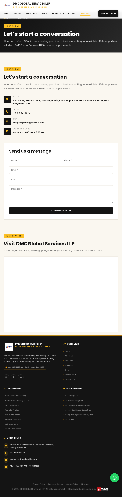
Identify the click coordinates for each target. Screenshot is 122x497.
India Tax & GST (12, 424)
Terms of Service (55, 484)
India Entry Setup (12, 415)
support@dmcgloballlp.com (28, 122)
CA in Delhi (69, 419)
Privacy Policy (39, 484)
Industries (58, 13)
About (17, 13)
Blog (67, 370)
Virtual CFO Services (13, 419)
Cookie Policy (72, 484)
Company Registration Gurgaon (79, 415)
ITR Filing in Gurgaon (74, 400)
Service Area (70, 375)
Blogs (71, 13)
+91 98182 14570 (21, 112)
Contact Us (70, 379)
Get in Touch (108, 13)
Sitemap (85, 484)
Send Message (59, 210)
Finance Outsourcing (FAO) (17, 400)
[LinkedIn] (21, 377)
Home (7, 13)
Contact (85, 13)
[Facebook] (13, 377)
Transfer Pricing (12, 410)
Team (44, 13)
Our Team (69, 361)
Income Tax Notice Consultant (78, 410)
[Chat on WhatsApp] (114, 477)
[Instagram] (6, 377)
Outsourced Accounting (15, 396)
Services (31, 13)
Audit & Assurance (13, 429)
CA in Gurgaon (71, 396)
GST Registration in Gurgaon (77, 405)
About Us (69, 356)
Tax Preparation (12, 405)
